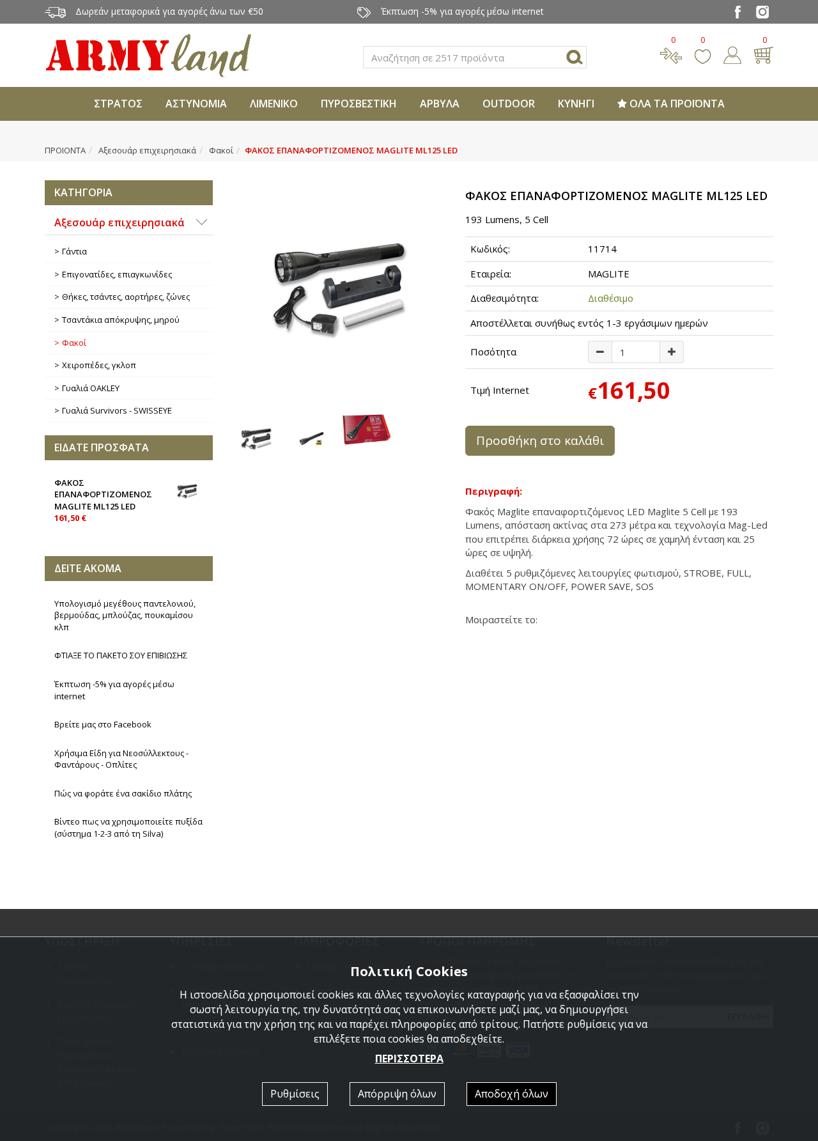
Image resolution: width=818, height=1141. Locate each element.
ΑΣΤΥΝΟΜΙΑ (196, 104)
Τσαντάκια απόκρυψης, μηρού (121, 319)
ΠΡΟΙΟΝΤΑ (65, 150)
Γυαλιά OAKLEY (91, 388)
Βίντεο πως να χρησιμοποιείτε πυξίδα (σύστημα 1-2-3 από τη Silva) (128, 827)
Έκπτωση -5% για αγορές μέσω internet (114, 690)
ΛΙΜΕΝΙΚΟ (274, 104)
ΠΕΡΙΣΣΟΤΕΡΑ (409, 1059)
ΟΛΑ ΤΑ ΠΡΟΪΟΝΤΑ (676, 104)
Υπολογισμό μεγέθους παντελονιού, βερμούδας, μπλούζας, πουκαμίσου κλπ (125, 615)
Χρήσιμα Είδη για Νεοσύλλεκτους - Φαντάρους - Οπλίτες (121, 759)
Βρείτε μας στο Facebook (102, 724)
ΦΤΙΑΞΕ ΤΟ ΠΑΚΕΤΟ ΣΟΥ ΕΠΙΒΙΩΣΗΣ (120, 655)
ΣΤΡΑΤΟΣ (118, 104)
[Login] (732, 53)
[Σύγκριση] (671, 53)
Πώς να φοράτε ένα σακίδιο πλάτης (123, 793)
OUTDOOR (508, 104)
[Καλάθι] (763, 53)
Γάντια (74, 251)
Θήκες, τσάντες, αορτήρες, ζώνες (126, 296)
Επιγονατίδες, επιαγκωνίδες (117, 274)
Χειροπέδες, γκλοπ (99, 365)
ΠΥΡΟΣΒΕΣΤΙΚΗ (359, 104)
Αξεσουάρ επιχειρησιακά (147, 150)
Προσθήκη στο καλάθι (540, 440)
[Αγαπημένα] (702, 53)
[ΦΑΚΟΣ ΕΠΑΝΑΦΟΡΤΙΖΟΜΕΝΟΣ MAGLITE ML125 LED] (339, 287)
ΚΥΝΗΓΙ (576, 104)
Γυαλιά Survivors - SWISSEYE (117, 410)
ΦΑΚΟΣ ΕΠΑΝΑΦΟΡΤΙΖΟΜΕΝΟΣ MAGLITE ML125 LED (103, 500)
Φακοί (221, 150)
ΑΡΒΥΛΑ (439, 104)
